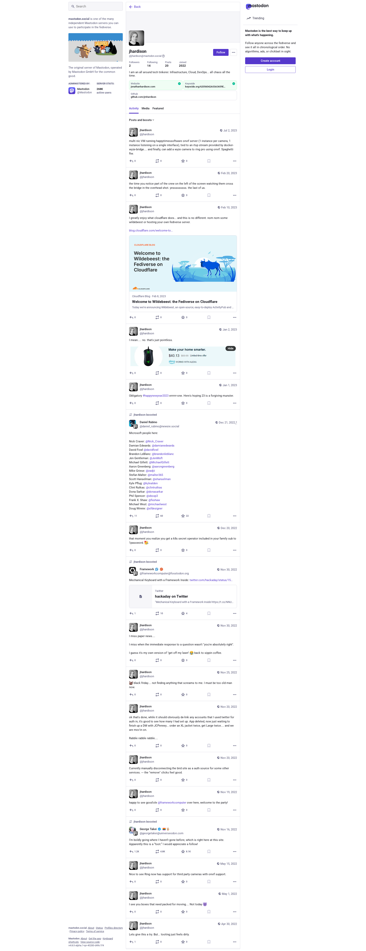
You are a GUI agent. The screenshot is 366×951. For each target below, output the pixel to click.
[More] (234, 161)
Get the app (95, 938)
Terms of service (95, 931)
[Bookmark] (209, 161)
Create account (270, 60)
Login (270, 69)
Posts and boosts (140, 120)
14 (149, 65)
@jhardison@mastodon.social (145, 55)
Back (137, 7)
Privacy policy (77, 931)
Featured (158, 108)
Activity (134, 108)
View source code (90, 942)
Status (99, 927)
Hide (231, 348)
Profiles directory (114, 927)
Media (145, 108)
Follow (221, 52)
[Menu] (233, 52)
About (91, 927)
